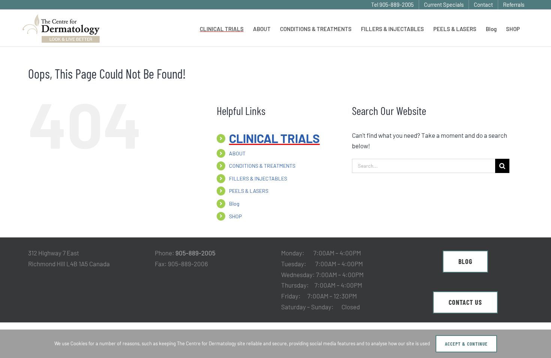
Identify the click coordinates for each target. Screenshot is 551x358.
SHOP (235, 216)
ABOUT (237, 153)
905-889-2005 (195, 253)
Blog (234, 203)
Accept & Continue (466, 344)
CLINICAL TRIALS (274, 138)
